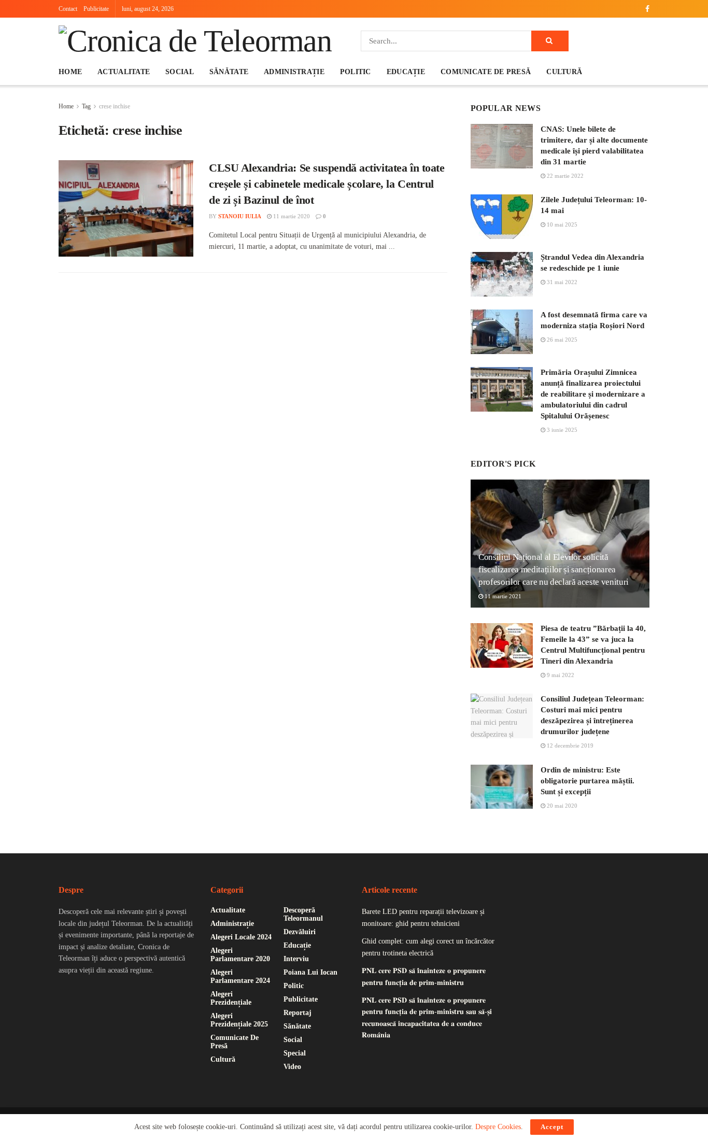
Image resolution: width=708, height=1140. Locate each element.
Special (295, 1053)
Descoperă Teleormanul (303, 914)
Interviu (296, 959)
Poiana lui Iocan (310, 972)
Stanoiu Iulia (239, 216)
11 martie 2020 (291, 216)
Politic (355, 72)
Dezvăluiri (300, 932)
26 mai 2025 (561, 339)
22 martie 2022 (564, 176)
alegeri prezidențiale (230, 998)
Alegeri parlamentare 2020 (240, 955)
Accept (552, 1127)
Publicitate (96, 8)
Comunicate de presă (486, 72)
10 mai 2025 (561, 224)
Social (179, 72)
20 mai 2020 (561, 806)
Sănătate (228, 72)
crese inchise (114, 106)
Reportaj (297, 1013)
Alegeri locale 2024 (241, 937)
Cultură (564, 72)
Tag (86, 106)
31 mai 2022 (561, 282)
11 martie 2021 (502, 596)
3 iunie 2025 (561, 430)
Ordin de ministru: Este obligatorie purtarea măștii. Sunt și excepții (587, 781)
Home (70, 72)
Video (292, 1067)
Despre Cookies (498, 1127)
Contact (68, 8)
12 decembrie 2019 (569, 745)
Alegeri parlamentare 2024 (240, 976)
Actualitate (123, 72)
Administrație (294, 72)
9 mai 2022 (559, 675)
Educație (406, 72)
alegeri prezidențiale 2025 (239, 1020)
